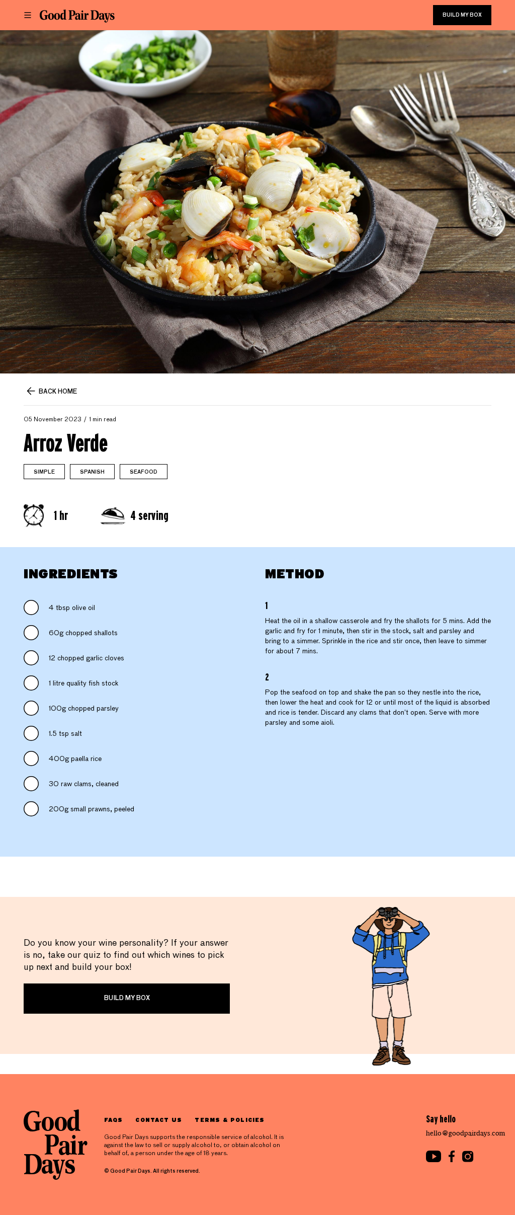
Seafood (143, 472)
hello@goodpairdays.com (465, 1133)
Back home (58, 392)
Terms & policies (230, 1119)
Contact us (158, 1119)
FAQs (113, 1119)
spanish (92, 472)
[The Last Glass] (77, 16)
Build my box (462, 15)
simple (44, 472)
